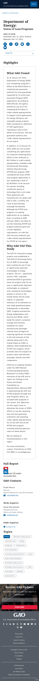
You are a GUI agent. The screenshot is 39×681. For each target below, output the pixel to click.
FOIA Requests (19, 665)
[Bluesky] (23, 44)
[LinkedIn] (17, 44)
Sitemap (19, 659)
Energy (6, 536)
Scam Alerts (19, 668)
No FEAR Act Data (19, 671)
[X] (11, 44)
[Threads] (28, 44)
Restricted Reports (19, 643)
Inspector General (19, 640)
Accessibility (19, 655)
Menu (34, 4)
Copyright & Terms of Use (19, 649)
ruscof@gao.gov (12, 495)
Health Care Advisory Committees (19, 674)
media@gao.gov (12, 515)
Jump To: (9, 53)
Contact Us (10, 527)
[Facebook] (6, 44)
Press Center (19, 634)
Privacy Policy (19, 652)
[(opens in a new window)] (3, 624)
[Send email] (6, 47)
